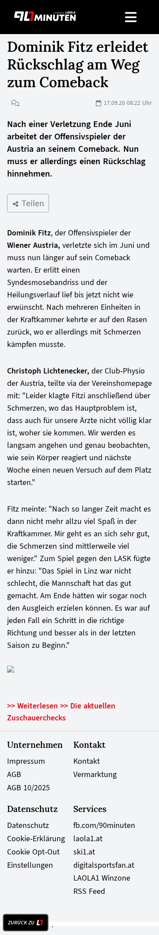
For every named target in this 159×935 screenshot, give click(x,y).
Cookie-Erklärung (36, 838)
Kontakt (86, 761)
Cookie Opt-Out (33, 851)
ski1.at (84, 851)
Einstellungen (30, 865)
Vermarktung (95, 774)
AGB (14, 774)
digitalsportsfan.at (103, 865)
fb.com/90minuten (104, 825)
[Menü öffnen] (131, 17)
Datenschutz (28, 825)
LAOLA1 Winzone (101, 877)
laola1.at (87, 838)
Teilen (31, 203)
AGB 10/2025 (28, 787)
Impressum (26, 761)
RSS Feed (89, 891)
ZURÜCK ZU (21, 923)
